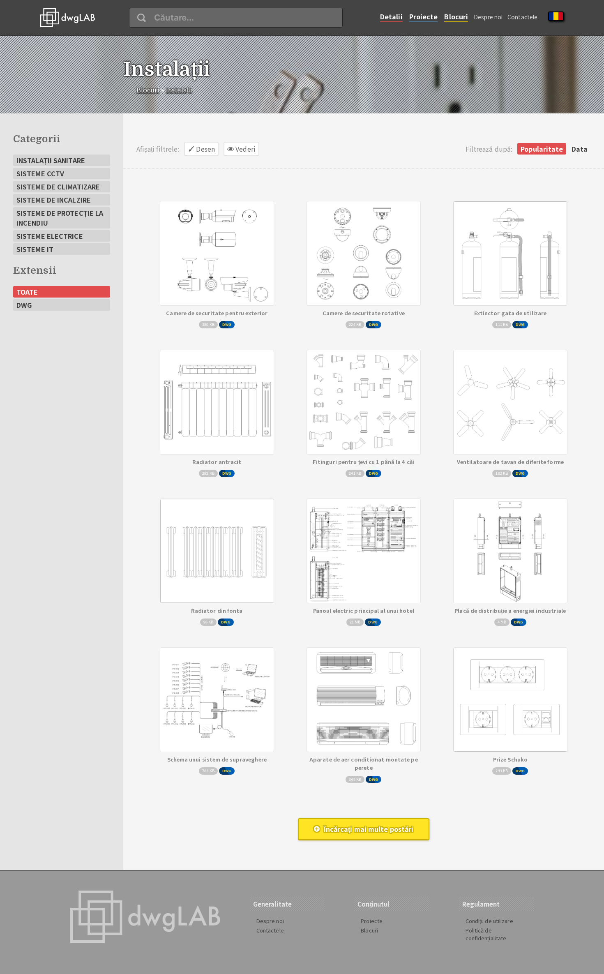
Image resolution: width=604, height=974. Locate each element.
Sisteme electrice (49, 236)
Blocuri (456, 16)
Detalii (391, 16)
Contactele (522, 17)
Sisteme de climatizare (58, 187)
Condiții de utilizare (489, 921)
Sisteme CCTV (40, 173)
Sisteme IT (34, 249)
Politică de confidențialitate (486, 934)
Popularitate (542, 149)
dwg (24, 305)
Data (580, 149)
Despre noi (488, 17)
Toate (27, 292)
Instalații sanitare (50, 160)
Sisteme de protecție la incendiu (59, 218)
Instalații (179, 90)
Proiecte (423, 16)
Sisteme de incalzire (53, 200)
